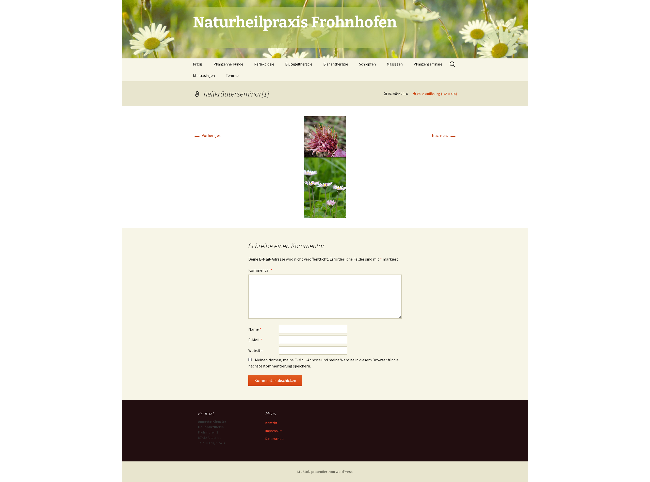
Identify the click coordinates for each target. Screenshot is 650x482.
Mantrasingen (204, 75)
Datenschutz (274, 438)
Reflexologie (264, 64)
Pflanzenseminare (428, 64)
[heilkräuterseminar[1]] (325, 166)
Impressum (273, 430)
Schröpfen (367, 64)
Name (254, 329)
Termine (232, 75)
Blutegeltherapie (298, 64)
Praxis (198, 64)
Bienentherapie (335, 64)
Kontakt (271, 423)
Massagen (395, 64)
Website (255, 350)
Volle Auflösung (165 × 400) (437, 93)
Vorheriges (207, 135)
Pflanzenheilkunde (228, 64)
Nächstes (444, 135)
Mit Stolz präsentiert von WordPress (325, 471)
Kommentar (260, 270)
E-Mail (255, 339)
